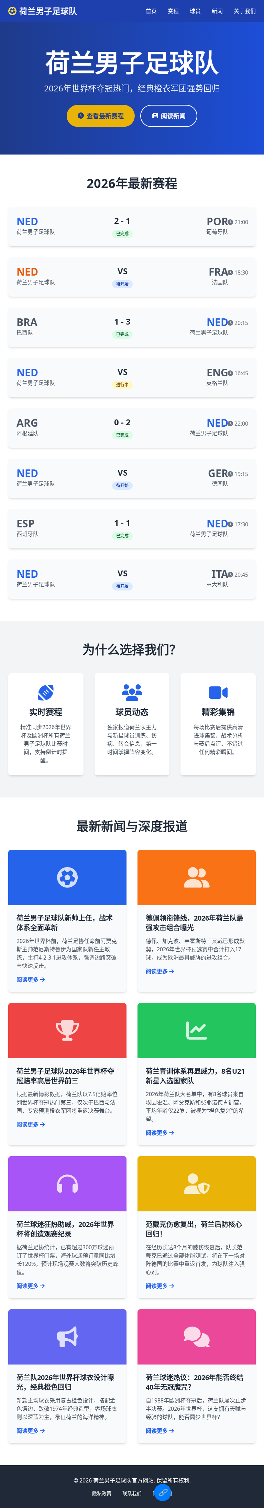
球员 (195, 11)
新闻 (217, 11)
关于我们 (245, 11)
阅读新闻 (173, 116)
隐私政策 (101, 1493)
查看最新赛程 (105, 116)
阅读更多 (27, 979)
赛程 (173, 11)
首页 (151, 11)
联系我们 (132, 1493)
